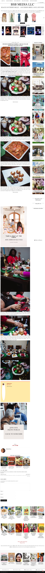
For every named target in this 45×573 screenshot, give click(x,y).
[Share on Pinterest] (5, 470)
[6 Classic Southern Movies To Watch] (19, 461)
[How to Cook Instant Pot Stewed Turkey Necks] (4, 510)
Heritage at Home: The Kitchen (15, 471)
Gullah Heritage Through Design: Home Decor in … (4, 467)
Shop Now (22, 36)
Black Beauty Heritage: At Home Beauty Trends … (11, 467)
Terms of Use (22, 542)
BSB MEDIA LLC (22, 4)
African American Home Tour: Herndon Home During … (26, 467)
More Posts (9, 384)
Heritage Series (24, 471)
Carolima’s (18, 74)
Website (2, 497)
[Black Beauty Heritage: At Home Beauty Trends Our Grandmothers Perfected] (11, 461)
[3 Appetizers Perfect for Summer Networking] (40, 510)
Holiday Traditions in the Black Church (8, 475)
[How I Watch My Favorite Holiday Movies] (33, 510)
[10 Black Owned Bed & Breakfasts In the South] (4, 557)
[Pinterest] (40, 2)
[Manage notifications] (43, 571)
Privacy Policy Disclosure (22, 541)
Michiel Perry (14, 42)
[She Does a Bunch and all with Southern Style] (4, 528)
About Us (3, 0)
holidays (2, 472)
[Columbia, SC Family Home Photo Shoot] (40, 557)
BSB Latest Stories (25, 0)
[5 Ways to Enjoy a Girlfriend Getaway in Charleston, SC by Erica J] (33, 557)
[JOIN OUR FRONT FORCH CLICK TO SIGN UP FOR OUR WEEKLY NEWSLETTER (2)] (14, 226)
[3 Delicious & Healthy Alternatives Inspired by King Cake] (11, 510)
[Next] (43, 17)
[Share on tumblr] (6, 470)
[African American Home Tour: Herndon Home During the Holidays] (26, 461)
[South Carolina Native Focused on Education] (18, 557)
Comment (3, 482)
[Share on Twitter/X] (4, 470)
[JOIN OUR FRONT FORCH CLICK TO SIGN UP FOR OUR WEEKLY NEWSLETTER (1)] (14, 422)
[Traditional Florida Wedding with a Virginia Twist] (26, 557)
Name (2, 491)
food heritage (4, 471)
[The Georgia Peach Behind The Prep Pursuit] (33, 528)
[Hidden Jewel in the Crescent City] (11, 528)
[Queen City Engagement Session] (18, 510)
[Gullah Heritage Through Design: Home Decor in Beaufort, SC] (4, 461)
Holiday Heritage (9, 0)
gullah (8, 471)
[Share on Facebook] (3, 470)
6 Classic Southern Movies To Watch (19, 467)
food (18, 42)
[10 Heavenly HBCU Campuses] (11, 557)
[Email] (42, 2)
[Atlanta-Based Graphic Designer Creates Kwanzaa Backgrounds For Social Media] (26, 528)
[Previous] (1, 17)
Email (2, 494)
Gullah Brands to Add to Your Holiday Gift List (23, 475)
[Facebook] (41, 2)
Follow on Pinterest (38, 240)
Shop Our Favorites (33, 0)
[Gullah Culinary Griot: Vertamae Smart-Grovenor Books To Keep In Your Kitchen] (40, 528)
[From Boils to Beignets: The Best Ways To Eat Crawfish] (18, 528)
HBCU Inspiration (17, 0)
